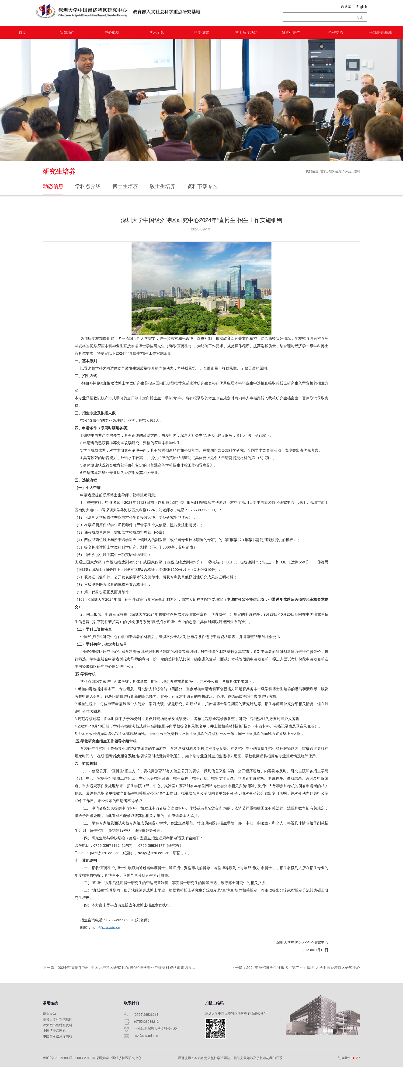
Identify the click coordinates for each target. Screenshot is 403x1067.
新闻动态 (67, 32)
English (361, 6)
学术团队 (156, 32)
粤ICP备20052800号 (58, 1057)
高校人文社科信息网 (57, 1019)
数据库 (346, 6)
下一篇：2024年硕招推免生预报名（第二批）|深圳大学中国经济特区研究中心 (295, 967)
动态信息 (353, 171)
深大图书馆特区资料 (57, 1024)
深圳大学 (49, 1013)
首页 (22, 32)
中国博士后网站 (54, 1030)
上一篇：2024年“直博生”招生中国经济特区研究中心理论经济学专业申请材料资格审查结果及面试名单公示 (130, 967)
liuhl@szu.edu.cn (105, 927)
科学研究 (201, 32)
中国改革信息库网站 (57, 1036)
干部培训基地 (380, 32)
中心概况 (111, 32)
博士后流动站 (246, 32)
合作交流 (335, 32)
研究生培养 (291, 32)
